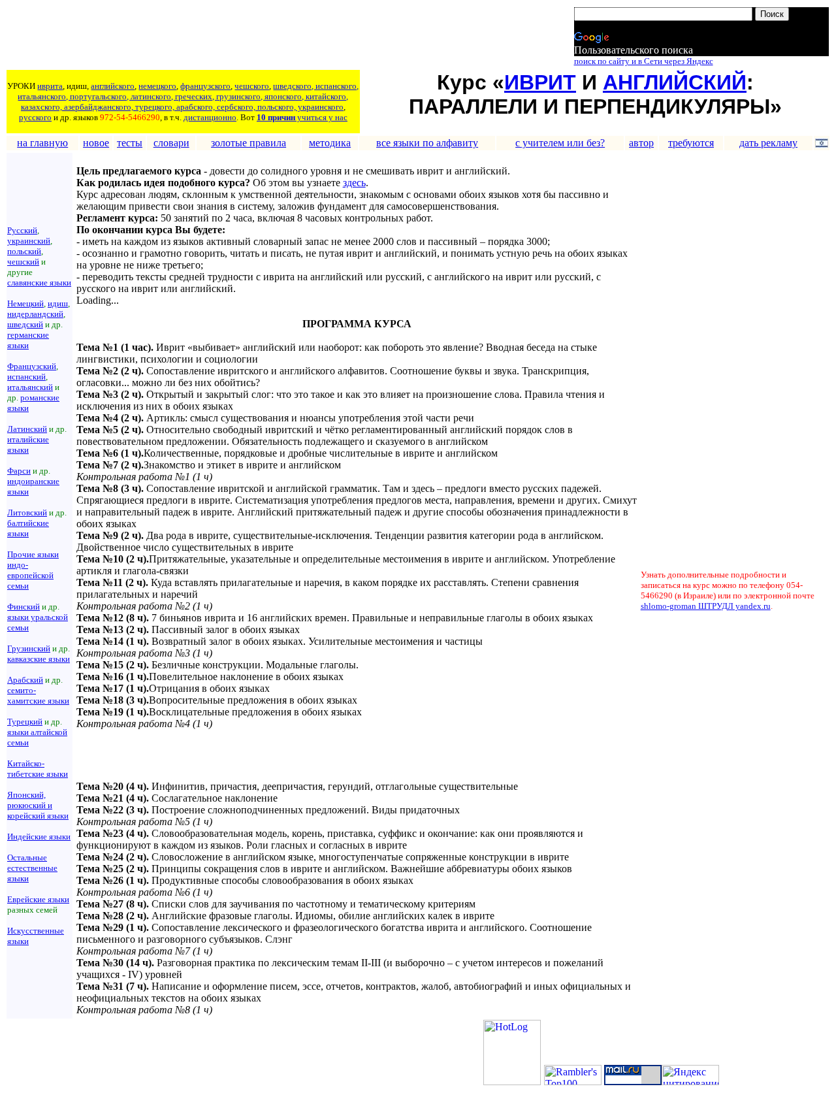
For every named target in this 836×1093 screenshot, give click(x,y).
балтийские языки (28, 528)
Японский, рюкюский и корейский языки (38, 805)
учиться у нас (321, 117)
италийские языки (28, 444)
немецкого (157, 86)
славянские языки (39, 282)
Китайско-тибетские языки (37, 769)
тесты (129, 142)
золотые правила (248, 142)
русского (35, 117)
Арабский (25, 680)
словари (171, 142)
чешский (23, 262)
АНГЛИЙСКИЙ (675, 82)
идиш (58, 303)
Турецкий (24, 721)
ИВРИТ (540, 82)
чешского (251, 86)
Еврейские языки (38, 899)
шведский (25, 324)
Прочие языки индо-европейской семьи (33, 570)
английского (113, 86)
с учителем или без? (560, 142)
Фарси (19, 471)
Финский (23, 607)
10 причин (276, 117)
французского (205, 86)
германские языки (28, 340)
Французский (31, 366)
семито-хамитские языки (38, 695)
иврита (50, 86)
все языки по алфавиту (427, 142)
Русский (22, 230)
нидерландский (35, 314)
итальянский (30, 387)
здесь (354, 182)
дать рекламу (768, 142)
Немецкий (25, 303)
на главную (42, 142)
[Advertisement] (245, 37)
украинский (28, 241)
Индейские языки (39, 836)
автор (641, 142)
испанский (26, 377)
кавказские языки (38, 659)
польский (24, 251)
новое (96, 142)
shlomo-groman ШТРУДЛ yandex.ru (706, 606)
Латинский (27, 429)
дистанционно (210, 117)
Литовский (27, 512)
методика (330, 142)
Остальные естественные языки (32, 868)
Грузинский (28, 648)
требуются (691, 142)
